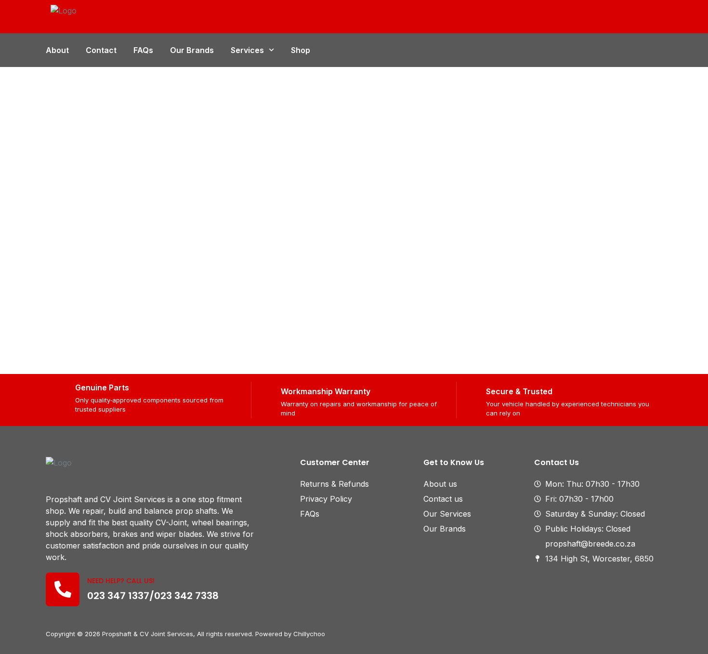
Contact (101, 50)
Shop (300, 50)
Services (247, 50)
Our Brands (192, 50)
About (57, 50)
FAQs (143, 50)
